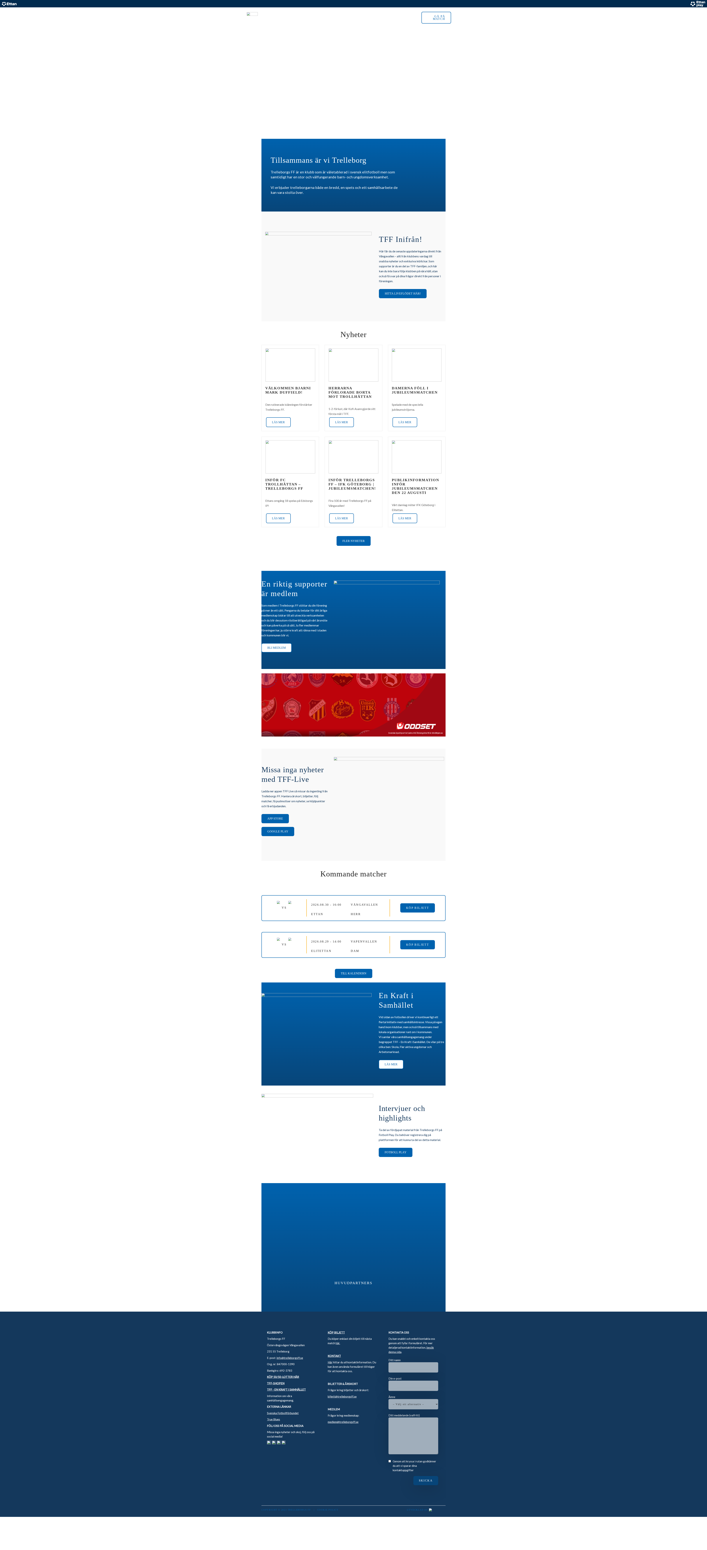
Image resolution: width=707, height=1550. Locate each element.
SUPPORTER (288, 17)
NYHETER (376, 17)
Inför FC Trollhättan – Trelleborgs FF (284, 484)
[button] (455, 17)
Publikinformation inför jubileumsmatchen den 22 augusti (415, 486)
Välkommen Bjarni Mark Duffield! (288, 390)
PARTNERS (313, 17)
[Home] (252, 17)
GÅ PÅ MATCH (439, 17)
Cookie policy (328, 1510)
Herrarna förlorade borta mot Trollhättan (350, 392)
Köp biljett (417, 907)
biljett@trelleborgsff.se (342, 1396)
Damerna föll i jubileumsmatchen (415, 390)
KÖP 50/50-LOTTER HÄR (283, 1376)
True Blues (273, 1419)
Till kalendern (353, 973)
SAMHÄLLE (353, 17)
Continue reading (278, 422)
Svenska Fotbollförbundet (283, 1413)
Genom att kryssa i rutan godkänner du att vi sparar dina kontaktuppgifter (414, 1466)
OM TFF (334, 17)
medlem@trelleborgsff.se (343, 1422)
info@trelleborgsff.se (290, 1357)
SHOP (395, 17)
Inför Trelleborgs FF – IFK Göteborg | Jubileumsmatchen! (352, 484)
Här (330, 1362)
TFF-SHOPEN (275, 1383)
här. (338, 1343)
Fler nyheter (353, 540)
